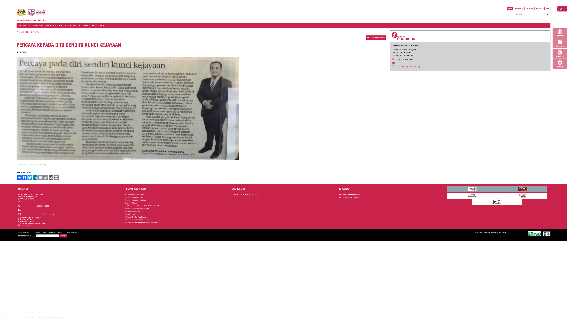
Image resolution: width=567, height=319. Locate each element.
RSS (44, 232)
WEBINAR (37, 25)
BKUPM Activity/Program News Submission (141, 223)
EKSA (102, 25)
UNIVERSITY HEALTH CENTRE (350, 197)
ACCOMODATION (67, 25)
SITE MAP (540, 9)
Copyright (36, 232)
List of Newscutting (376, 37)
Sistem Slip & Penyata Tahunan (137, 208)
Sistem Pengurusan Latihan (135, 200)
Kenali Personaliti (131, 214)
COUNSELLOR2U (88, 25)
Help (60, 232)
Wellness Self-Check (132, 211)
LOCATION (529, 9)
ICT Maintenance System (134, 194)
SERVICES (50, 25)
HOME (509, 9)
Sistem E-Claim (131, 203)
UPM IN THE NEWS (30, 32)
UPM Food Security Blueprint (349, 194)
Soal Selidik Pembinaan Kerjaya (137, 220)
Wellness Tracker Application (136, 217)
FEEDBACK (519, 9)
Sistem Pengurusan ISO (133, 197)
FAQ (547, 9)
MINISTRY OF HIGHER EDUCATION (245, 194)
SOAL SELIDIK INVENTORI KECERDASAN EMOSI (143, 206)
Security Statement (71, 232)
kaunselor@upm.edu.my (409, 66)
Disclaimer (52, 232)
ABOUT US (24, 25)
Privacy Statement (24, 232)
